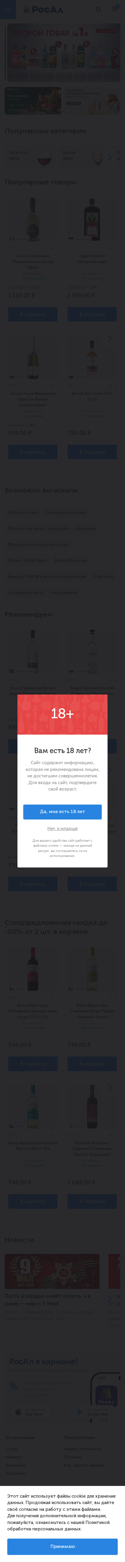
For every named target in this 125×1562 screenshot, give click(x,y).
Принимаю (62, 1546)
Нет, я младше (62, 828)
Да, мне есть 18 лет (62, 812)
